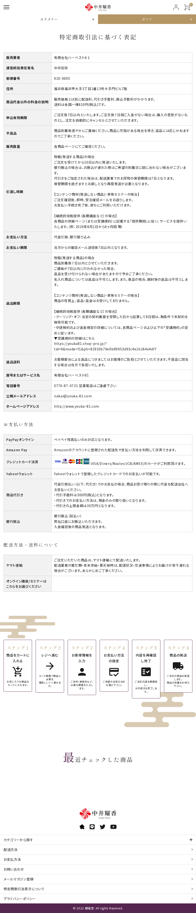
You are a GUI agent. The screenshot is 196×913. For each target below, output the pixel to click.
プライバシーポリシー (20, 898)
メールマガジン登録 (18, 879)
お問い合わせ (14, 869)
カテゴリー (49, 19)
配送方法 (11, 849)
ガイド (147, 19)
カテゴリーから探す (18, 839)
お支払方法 (12, 859)
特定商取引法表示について (24, 888)
